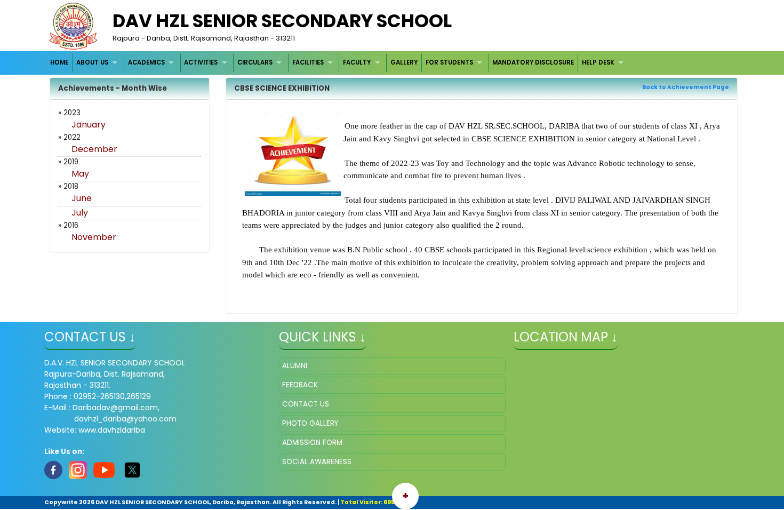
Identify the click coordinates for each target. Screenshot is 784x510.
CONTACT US (305, 404)
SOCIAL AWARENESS (316, 462)
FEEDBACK (300, 385)
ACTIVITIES (201, 62)
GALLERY (404, 62)
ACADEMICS (146, 62)
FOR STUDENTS (449, 62)
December (94, 149)
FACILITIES (308, 62)
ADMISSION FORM (312, 442)
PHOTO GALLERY (310, 423)
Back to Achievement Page (685, 87)
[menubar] (338, 62)
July (79, 212)
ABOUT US (92, 62)
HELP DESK (598, 62)
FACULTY (357, 62)
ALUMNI (294, 366)
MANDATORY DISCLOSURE (533, 62)
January (88, 124)
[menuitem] (60, 62)
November (93, 237)
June (81, 198)
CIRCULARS (255, 62)
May (80, 174)
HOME (59, 62)
